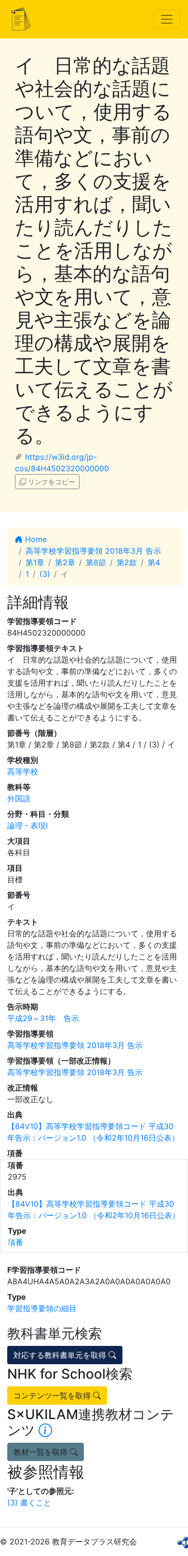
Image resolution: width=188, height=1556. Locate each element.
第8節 (96, 562)
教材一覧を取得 (41, 1452)
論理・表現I (27, 825)
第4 (154, 562)
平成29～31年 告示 (43, 1018)
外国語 (18, 798)
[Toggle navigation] (166, 19)
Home (35, 539)
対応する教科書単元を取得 (60, 1355)
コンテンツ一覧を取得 (53, 1395)
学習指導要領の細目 (42, 1308)
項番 (15, 1242)
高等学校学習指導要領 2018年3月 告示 (93, 551)
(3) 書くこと (29, 1502)
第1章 (35, 562)
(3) (45, 574)
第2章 (65, 562)
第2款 (127, 562)
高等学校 (22, 771)
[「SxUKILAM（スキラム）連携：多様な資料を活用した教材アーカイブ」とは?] (45, 1430)
